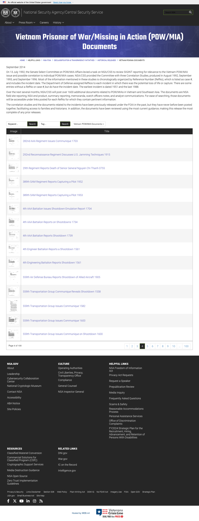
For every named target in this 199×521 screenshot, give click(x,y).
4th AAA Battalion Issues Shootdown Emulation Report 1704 (57, 208)
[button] (63, 2)
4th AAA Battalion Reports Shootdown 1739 (48, 235)
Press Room (26, 22)
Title (106, 131)
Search (32, 123)
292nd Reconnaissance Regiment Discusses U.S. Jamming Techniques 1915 (66, 154)
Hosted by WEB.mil (81, 513)
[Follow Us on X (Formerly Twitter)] (14, 501)
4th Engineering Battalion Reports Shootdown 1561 (52, 262)
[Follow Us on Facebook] (8, 501)
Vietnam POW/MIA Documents (88, 123)
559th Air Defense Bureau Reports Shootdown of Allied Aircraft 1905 (61, 277)
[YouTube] (21, 501)
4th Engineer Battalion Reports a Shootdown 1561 (51, 249)
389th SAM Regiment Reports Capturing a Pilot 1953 (53, 195)
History (57, 22)
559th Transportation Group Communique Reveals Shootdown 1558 (62, 291)
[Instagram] (34, 501)
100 (186, 346)
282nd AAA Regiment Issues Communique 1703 (50, 141)
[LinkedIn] (27, 501)
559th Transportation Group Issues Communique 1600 (54, 320)
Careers (44, 22)
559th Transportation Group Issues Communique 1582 (54, 305)
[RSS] (41, 501)
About (8, 22)
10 (173, 346)
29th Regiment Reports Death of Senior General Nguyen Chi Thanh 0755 (64, 168)
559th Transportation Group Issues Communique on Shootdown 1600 (63, 333)
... (179, 346)
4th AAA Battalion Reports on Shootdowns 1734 (50, 222)
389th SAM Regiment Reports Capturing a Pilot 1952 (53, 181)
